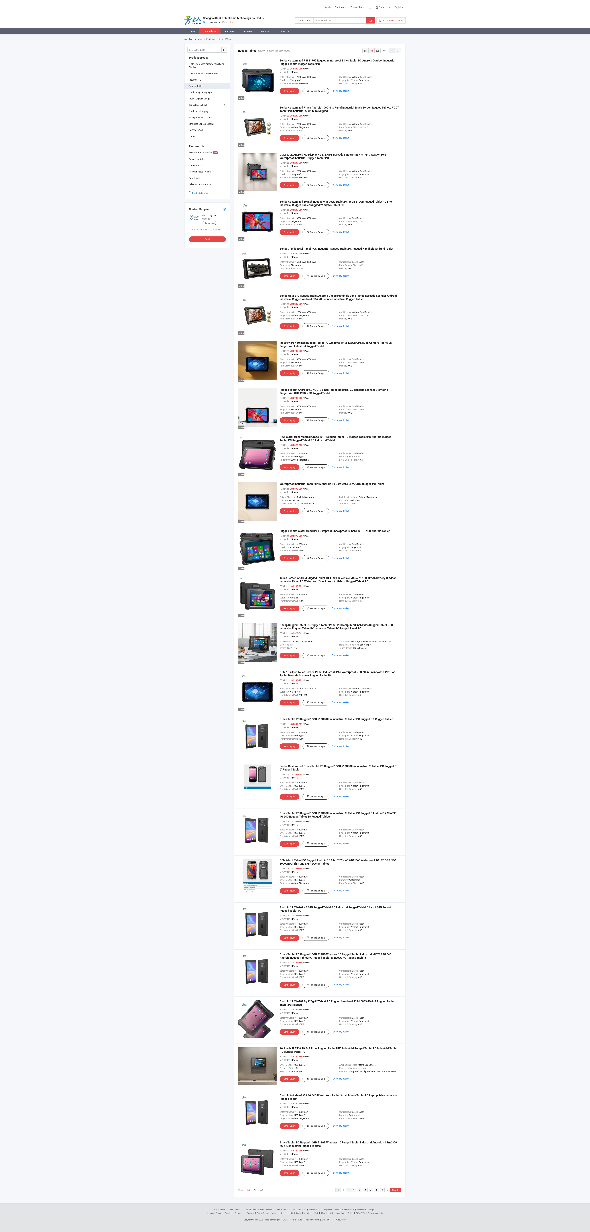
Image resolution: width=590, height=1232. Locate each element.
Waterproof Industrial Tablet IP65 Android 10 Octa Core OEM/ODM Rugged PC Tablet (332, 483)
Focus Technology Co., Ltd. (275, 1219)
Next (394, 1189)
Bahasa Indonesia (375, 1213)
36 (255, 1190)
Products (211, 31)
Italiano (275, 1213)
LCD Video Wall (196, 130)
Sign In (327, 7)
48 (261, 1190)
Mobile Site (361, 1209)
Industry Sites (314, 1209)
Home (192, 31)
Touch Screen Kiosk (198, 104)
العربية (306, 1213)
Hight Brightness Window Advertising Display (206, 65)
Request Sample (317, 90)
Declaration (327, 1219)
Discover (265, 31)
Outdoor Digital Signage (200, 92)
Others (192, 136)
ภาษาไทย (340, 1213)
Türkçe (350, 1213)
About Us (229, 31)
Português (239, 1213)
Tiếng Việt (360, 1213)
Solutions (247, 31)
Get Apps (383, 7)
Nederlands (296, 1213)
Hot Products (219, 1209)
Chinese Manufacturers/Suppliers (258, 1209)
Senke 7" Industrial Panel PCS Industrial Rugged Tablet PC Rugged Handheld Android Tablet (336, 248)
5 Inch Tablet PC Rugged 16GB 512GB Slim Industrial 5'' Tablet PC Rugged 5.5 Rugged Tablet (336, 719)
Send (207, 239)
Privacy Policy (340, 1219)
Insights (372, 1209)
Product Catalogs (200, 193)
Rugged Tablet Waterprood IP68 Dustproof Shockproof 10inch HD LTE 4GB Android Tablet (335, 531)
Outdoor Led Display (198, 111)
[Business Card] (224, 209)
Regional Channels (331, 1209)
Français (250, 1213)
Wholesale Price (299, 1209)
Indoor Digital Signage (199, 98)
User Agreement (312, 1219)
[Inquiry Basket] (370, 7)
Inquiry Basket (342, 90)
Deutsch (284, 1213)
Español (228, 1213)
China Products (234, 1209)
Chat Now (210, 223)
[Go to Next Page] (398, 50)
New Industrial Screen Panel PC (204, 73)
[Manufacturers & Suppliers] (204, 6)
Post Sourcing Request (392, 20)
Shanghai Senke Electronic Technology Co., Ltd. (232, 18)
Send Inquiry (289, 90)
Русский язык (263, 1213)
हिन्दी (331, 1213)
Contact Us (284, 31)
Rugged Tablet (196, 86)
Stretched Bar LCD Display (201, 123)
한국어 (315, 1213)
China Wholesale (282, 1209)
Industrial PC (195, 79)
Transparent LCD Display (200, 117)
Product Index (348, 1209)
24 (248, 1190)
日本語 (324, 1213)
